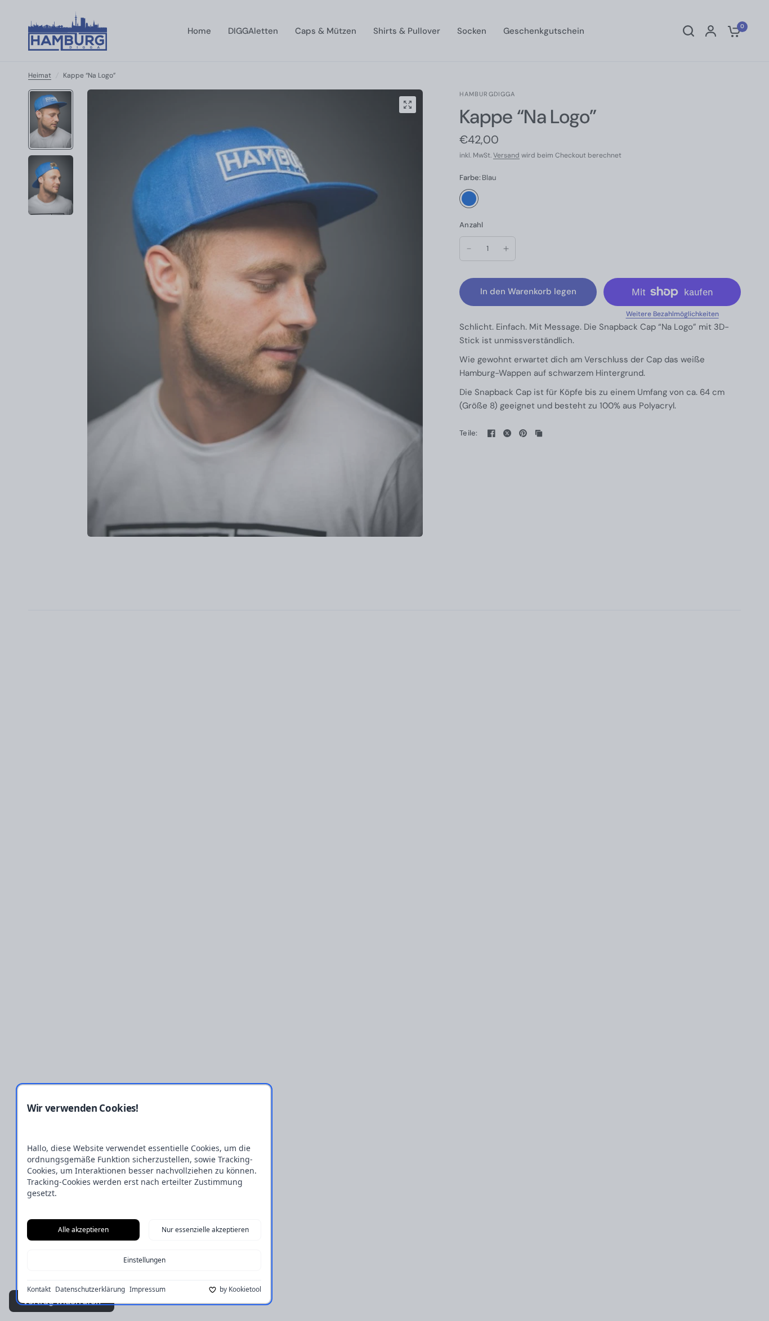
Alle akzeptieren (83, 1229)
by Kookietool (240, 1289)
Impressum (147, 1289)
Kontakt (39, 1289)
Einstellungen (144, 1260)
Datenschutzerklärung (90, 1289)
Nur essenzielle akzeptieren (205, 1229)
